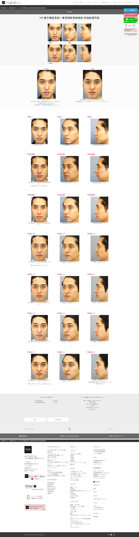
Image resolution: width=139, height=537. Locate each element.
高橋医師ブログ (97, 462)
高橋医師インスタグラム (99, 474)
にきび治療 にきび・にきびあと (78, 473)
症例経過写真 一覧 (105, 2)
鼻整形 (35, 419)
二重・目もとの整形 (75, 454)
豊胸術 (49, 493)
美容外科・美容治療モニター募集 (56, 475)
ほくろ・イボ (73, 478)
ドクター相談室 (113, 2)
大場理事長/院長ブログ (99, 460)
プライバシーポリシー (99, 509)
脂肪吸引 (72, 489)
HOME (76, 2)
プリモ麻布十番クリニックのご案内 (56, 450)
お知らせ (95, 506)
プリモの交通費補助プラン (54, 474)
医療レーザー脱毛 (75, 504)
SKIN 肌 (72, 468)
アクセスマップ (51, 453)
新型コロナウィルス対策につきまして (57, 465)
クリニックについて (88, 2)
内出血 (89, 400)
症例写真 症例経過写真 (99, 450)
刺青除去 (72, 497)
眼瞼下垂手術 (50, 489)
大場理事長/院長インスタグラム (101, 472)
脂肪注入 (72, 464)
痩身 (71, 513)
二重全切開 (50, 491)
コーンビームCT (74, 527)
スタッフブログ (97, 464)
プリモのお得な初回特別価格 (54, 472)
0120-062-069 (27, 467)
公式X (95, 491)
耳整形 (72, 457)
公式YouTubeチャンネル (99, 499)
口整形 (72, 459)
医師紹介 (49, 451)
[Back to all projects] (69, 428)
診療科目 (81, 2)
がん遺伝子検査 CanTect (76, 522)
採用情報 (95, 516)
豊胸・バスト (73, 487)
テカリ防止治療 (74, 480)
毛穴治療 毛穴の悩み (75, 475)
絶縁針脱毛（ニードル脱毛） (77, 506)
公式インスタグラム (98, 471)
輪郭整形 (72, 460)
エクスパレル (73, 510)
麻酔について (50, 460)
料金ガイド (97, 2)
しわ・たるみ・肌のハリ (76, 476)
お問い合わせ (128, 2)
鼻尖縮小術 (50, 484)
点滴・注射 (73, 511)
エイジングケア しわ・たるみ (78, 462)
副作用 (86, 397)
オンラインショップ (52, 467)
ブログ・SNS (121, 2)
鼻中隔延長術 (58, 419)
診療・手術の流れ (52, 457)
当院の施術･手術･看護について (55, 455)
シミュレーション (52, 458)
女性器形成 (73, 494)
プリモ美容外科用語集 (99, 451)
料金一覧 (49, 470)
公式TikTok (96, 485)
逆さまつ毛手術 (51, 488)
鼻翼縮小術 (50, 486)
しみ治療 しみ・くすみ (76, 471)
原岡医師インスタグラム (99, 476)
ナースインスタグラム (99, 478)
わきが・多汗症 (74, 496)
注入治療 (72, 508)
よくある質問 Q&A (98, 507)
